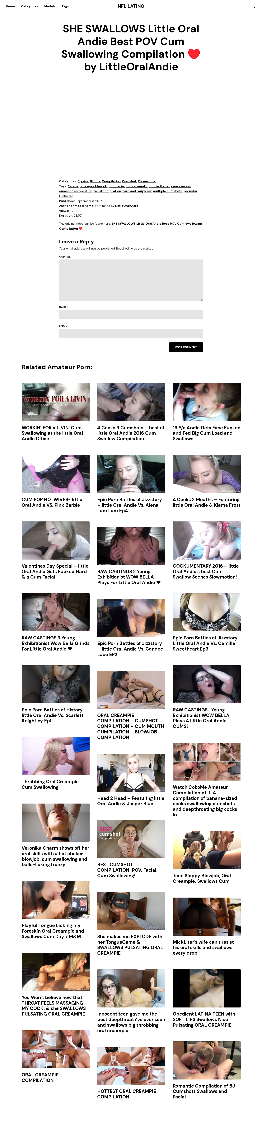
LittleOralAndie (126, 206)
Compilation (111, 181)
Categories (29, 6)
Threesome (147, 181)
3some (73, 186)
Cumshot (129, 181)
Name (63, 307)
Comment (67, 256)
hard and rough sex (137, 191)
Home (10, 6)
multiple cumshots (167, 191)
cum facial (116, 186)
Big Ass (83, 181)
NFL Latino (131, 6)
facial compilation (107, 191)
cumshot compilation (75, 191)
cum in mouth (136, 186)
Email (64, 325)
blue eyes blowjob (93, 186)
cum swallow (181, 186)
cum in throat (159, 186)
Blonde (95, 181)
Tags (65, 6)
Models (49, 6)
